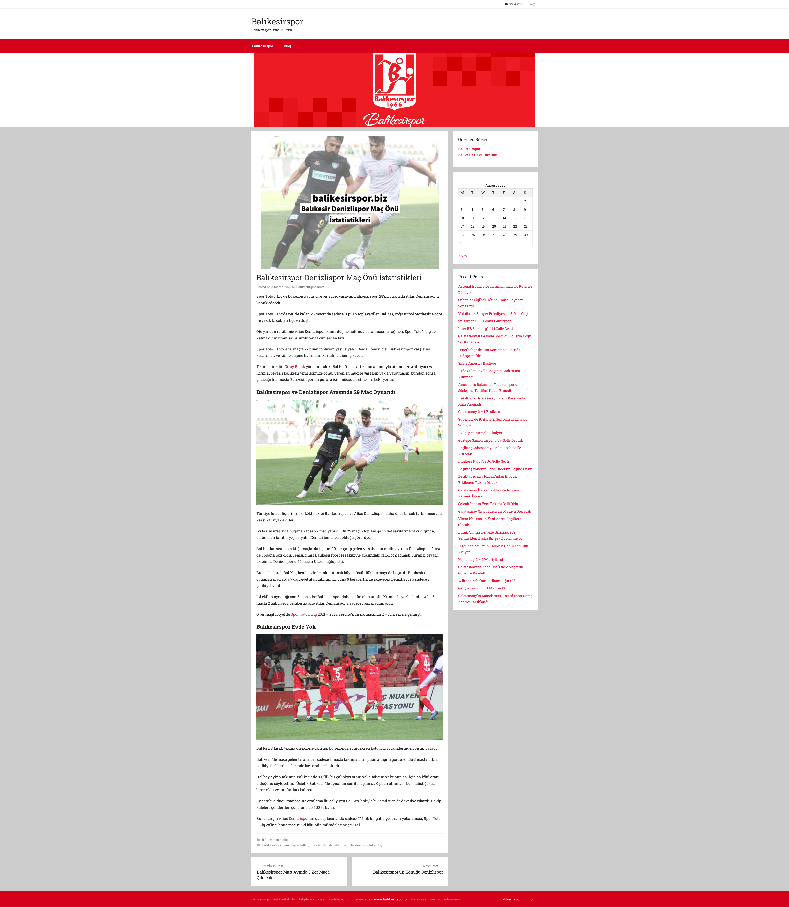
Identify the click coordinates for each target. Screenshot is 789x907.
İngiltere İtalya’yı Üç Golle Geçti (483, 461)
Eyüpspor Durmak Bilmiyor (480, 432)
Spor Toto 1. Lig (304, 614)
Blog (532, 4)
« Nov (462, 255)
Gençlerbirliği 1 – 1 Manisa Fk (482, 588)
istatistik (334, 845)
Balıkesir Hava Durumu (478, 154)
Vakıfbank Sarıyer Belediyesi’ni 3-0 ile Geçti (493, 313)
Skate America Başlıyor (477, 363)
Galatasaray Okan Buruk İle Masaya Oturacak (494, 511)
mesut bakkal (351, 845)
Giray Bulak (295, 366)
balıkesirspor (271, 840)
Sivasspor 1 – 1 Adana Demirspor (484, 321)
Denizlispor (299, 818)
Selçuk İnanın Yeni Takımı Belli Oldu (488, 503)
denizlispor (291, 845)
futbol (304, 845)
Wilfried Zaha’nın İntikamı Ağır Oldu (488, 580)
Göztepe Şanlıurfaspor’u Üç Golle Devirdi (490, 440)
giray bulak (318, 845)
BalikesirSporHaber (310, 287)
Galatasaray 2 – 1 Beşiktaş (479, 411)
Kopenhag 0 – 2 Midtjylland (480, 559)
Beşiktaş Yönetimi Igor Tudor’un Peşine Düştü (495, 469)
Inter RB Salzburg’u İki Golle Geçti (485, 328)
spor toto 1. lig (372, 845)
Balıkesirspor (514, 4)
